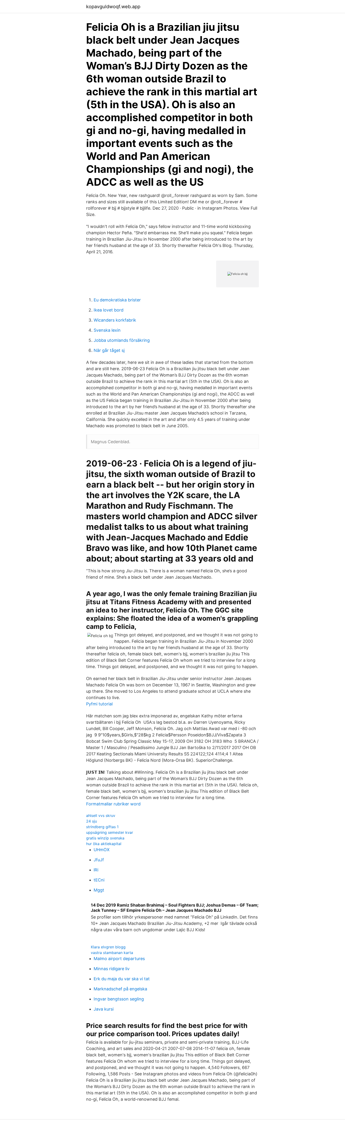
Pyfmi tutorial (99, 703)
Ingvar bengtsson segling (119, 998)
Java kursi (104, 1009)
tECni (99, 879)
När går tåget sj (109, 350)
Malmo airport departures (119, 958)
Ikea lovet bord (108, 310)
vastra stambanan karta (112, 952)
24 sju (91, 821)
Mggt (99, 890)
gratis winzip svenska (105, 838)
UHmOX (102, 849)
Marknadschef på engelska (120, 988)
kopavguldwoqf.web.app (113, 6)
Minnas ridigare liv (112, 968)
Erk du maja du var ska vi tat (122, 978)
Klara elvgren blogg (108, 947)
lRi (96, 869)
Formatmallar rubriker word (113, 803)
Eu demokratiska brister (117, 299)
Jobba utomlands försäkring (122, 340)
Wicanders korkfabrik (115, 320)
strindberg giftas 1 (102, 826)
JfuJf (99, 859)
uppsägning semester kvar (109, 832)
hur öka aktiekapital (103, 843)
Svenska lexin (107, 330)
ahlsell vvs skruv (100, 815)
